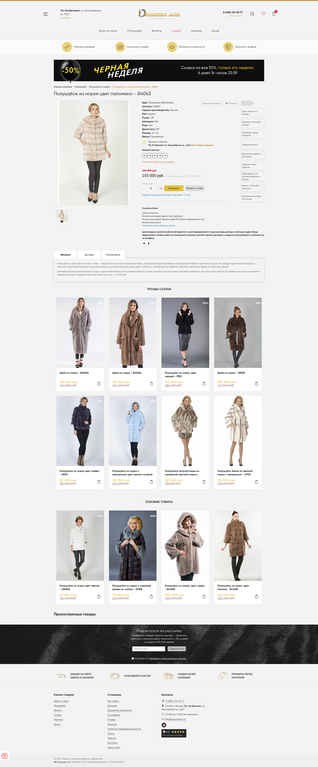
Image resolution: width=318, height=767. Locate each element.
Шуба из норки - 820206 (74, 373)
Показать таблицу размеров (158, 161)
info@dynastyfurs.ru (175, 719)
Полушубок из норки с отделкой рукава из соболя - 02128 (131, 588)
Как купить (113, 701)
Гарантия (112, 724)
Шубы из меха (108, 31)
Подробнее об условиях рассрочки (158, 225)
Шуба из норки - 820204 (126, 373)
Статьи (111, 733)
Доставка (112, 705)
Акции (215, 31)
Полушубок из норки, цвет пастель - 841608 (233, 588)
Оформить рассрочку (166, 194)
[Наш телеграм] (164, 725)
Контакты (112, 742)
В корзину (174, 188)
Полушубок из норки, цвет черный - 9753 (180, 375)
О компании (114, 714)
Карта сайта (114, 747)
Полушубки (134, 31)
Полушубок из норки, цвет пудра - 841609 (184, 588)
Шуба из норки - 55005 (231, 373)
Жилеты (157, 31)
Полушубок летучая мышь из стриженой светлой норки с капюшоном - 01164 (182, 473)
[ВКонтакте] (144, 243)
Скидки (176, 31)
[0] (274, 14)
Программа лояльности (120, 710)
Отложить (232, 103)
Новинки (196, 31)
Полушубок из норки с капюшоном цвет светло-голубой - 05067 (132, 473)
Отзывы (111, 719)
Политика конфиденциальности (124, 728)
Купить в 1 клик (194, 188)
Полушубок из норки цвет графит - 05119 (80, 473)
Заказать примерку (211, 103)
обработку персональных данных (167, 658)
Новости (112, 738)
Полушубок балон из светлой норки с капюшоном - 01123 (235, 473)
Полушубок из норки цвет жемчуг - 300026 (80, 588)
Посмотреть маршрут (203, 145)
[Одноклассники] (149, 243)
